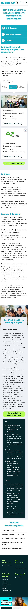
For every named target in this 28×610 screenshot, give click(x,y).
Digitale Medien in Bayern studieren (12, 548)
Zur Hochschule (17, 608)
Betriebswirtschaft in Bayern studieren (13, 538)
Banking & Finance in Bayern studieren (13, 534)
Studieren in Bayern (8, 530)
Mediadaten (17, 565)
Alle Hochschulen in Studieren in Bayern (14, 414)
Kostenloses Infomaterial (12, 123)
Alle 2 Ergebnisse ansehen (14, 163)
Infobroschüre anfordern (6, 608)
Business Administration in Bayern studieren (12, 543)
